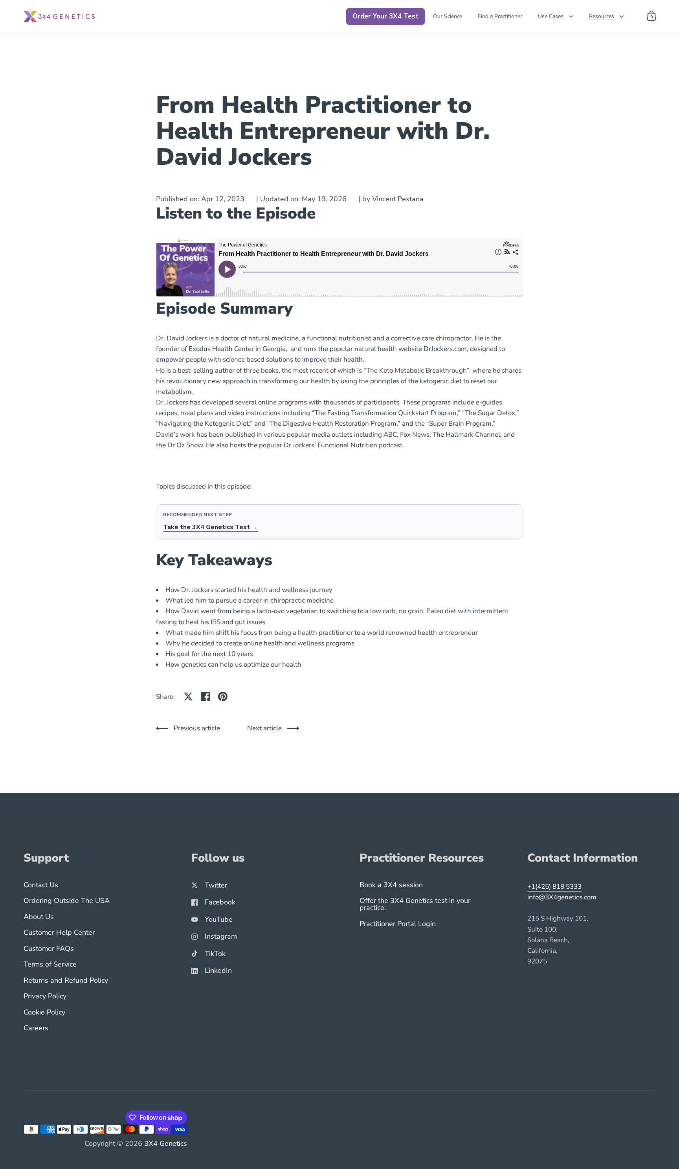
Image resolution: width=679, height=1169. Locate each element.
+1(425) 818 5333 (554, 886)
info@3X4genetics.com (561, 897)
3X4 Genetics (165, 1143)
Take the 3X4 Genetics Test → (210, 527)
